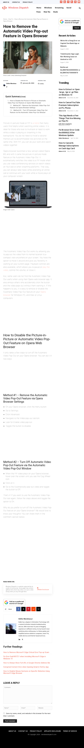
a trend (36, 123)
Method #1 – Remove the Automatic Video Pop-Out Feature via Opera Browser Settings (30, 106)
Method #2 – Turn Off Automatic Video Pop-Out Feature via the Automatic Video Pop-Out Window (28, 111)
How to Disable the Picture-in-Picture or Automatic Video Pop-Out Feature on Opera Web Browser (27, 102)
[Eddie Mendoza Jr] (4, 85)
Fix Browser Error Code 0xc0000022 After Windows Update (69, 132)
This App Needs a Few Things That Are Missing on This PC (69, 118)
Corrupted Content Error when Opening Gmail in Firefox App (26, 667)
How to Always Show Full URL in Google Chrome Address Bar (26, 663)
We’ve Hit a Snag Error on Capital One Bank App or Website (70, 43)
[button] (79, 8)
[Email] (38, 609)
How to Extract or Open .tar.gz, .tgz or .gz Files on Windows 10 (69, 92)
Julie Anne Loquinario (65, 124)
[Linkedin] (64, 2)
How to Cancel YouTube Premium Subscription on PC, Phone (69, 105)
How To (10, 19)
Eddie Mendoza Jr (11, 85)
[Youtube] (79, 2)
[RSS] (72, 2)
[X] (75, 2)
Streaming (26, 581)
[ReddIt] (33, 609)
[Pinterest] (68, 2)
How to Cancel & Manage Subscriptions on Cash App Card (69, 146)
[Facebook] (61, 2)
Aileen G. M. (62, 97)
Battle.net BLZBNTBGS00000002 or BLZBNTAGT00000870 (70, 70)
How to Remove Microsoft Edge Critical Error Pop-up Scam (26, 652)
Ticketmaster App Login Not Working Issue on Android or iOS (69, 56)
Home (5, 19)
